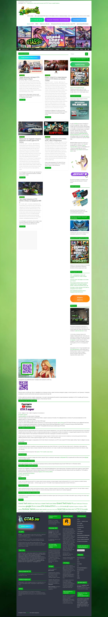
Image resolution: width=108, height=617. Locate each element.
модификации (60, 156)
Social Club (32, 86)
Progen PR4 (30, 153)
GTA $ (33, 148)
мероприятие (28, 163)
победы (30, 164)
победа (27, 164)
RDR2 (66, 49)
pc (25, 85)
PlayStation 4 (76, 506)
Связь (81, 49)
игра (53, 511)
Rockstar (63, 91)
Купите (82, 602)
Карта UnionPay (51, 586)
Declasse (61, 142)
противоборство (73, 511)
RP (56, 94)
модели (38, 163)
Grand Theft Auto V (48, 49)
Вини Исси (36, 156)
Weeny (30, 155)
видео (41, 511)
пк (66, 511)
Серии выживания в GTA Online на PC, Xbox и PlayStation (55, 139)
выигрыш (21, 158)
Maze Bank (25, 153)
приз (64, 102)
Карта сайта (79, 533)
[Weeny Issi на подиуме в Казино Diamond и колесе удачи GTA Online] (30, 122)
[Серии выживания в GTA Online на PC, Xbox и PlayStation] (56, 122)
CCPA (78, 519)
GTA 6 (71, 49)
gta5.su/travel (51, 570)
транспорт (61, 106)
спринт (49, 104)
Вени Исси (31, 156)
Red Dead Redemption (28, 210)
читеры (32, 91)
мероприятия (34, 163)
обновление (38, 216)
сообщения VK (63, 457)
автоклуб (48, 98)
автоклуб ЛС (53, 98)
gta (22, 83)
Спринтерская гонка (55, 104)
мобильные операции (53, 156)
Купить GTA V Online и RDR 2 (46, 471)
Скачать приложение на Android (26, 473)
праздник (69, 511)
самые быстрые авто (79, 330)
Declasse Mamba (26, 82)
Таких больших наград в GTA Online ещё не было (29, 78)
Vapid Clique (49, 96)
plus (37, 85)
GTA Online (38, 49)
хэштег (20, 169)
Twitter (23, 155)
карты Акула (80, 24)
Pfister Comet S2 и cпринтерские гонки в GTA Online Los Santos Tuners (56, 78)
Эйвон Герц (51, 159)
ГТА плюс (26, 88)
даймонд (52, 151)
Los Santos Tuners (64, 90)
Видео (57, 49)
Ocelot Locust (47, 91)
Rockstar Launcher (52, 94)
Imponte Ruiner (34, 207)
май (35, 161)
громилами (52, 150)
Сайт (78, 573)
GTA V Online (60, 88)
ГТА (61, 98)
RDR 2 (37, 24)
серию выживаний (59, 158)
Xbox (36, 86)
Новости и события (44, 24)
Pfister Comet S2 (58, 91)
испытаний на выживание (50, 153)
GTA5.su (20, 534)
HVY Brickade (36, 150)
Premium (76, 49)
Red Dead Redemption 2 (36, 210)
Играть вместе (80, 298)
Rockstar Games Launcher (55, 93)
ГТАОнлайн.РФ (80, 531)
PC (61, 49)
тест (60, 104)
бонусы (20, 88)
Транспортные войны (23, 91)
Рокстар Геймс (25, 166)
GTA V (32, 49)
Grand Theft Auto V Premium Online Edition (52, 86)
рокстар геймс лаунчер (33, 166)
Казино (63, 99)
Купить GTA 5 (25, 49)
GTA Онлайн (31, 150)
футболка (62, 107)
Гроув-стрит (57, 150)
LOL (78, 565)
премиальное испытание (57, 102)
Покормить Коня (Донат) (67, 20)
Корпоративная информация (83, 535)
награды (30, 88)
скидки (28, 90)
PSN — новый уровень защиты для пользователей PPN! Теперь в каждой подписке (42, 3)
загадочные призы (22, 159)
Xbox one (71, 509)
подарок (34, 164)
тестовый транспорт (55, 106)
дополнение (24, 215)
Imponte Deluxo (22, 151)
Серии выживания (51, 158)
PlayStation (58, 148)
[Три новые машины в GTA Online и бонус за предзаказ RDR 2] (30, 182)
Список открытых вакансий (83, 539)
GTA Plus (32, 83)
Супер (78, 577)
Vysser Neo (27, 155)
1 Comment (30, 143)
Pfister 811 (34, 85)
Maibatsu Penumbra (33, 208)
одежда (24, 164)
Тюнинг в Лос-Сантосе (49, 107)
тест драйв (63, 104)
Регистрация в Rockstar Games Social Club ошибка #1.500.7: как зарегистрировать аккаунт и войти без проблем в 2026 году (79, 284)
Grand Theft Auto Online (54, 85)
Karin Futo (27, 208)
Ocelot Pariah (52, 91)
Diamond (56, 83)
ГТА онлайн (50, 99)
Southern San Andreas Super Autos (32, 212)
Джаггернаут (64, 151)
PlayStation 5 (81, 506)
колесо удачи (31, 161)
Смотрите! (50, 584)
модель (20, 164)
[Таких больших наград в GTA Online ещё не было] (30, 60)
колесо (26, 161)
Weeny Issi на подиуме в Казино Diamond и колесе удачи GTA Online (30, 140)
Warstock (65, 148)
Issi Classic (33, 151)
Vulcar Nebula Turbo (56, 96)
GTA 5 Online (56, 146)
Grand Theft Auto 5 (35, 145)
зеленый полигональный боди (33, 215)
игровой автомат (58, 99)
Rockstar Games (27, 86)
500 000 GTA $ (36, 143)
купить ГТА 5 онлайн (41, 451)
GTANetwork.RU (80, 527)
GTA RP (53, 88)
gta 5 (25, 83)
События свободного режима (35, 90)
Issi (30, 151)
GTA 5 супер (79, 523)
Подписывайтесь (22, 416)
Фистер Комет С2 (57, 107)
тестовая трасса (48, 106)
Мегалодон (85, 24)
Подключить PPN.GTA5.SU (29, 57)
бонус (24, 213)
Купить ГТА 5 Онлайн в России (77, 87)
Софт (78, 575)
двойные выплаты (57, 151)
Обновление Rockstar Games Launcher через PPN (63, 24)
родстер (46, 158)
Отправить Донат (22, 414)
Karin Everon (53, 90)
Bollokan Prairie (37, 204)
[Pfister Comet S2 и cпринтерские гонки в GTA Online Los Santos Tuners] (56, 60)
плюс (38, 88)
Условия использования (82, 541)
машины (57, 101)
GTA (26, 80)
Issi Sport (37, 151)
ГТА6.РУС (79, 529)
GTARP (49, 90)
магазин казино (63, 154)
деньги (39, 158)
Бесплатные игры (24, 475)
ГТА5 (54, 99)
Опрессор (34, 88)
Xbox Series (39, 86)
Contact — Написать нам (82, 521)
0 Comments (30, 80)
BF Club (61, 82)
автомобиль (58, 98)
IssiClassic (21, 153)
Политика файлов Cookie (82, 537)
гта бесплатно (30, 158)
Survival (61, 148)
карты (79, 149)
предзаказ (21, 218)
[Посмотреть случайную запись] (88, 49)
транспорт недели (31, 167)
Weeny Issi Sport (63, 96)
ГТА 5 (24, 88)
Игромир (50, 532)
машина (53, 101)
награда (60, 101)
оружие (65, 156)
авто (46, 98)
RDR (20, 210)
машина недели (22, 163)
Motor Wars (39, 83)
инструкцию (72, 340)
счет (22, 167)
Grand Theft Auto (32, 82)
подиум (51, 102)
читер (29, 91)
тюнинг (65, 106)
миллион (46, 156)
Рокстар (20, 166)
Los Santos (58, 90)
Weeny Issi (34, 155)
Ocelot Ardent (21, 85)
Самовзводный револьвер (28, 218)
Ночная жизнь (32, 216)
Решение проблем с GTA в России (43, 20)
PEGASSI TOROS (29, 85)
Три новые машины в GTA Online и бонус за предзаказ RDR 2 (30, 200)
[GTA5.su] (54, 37)
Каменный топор (22, 216)
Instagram (27, 151)
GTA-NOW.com (80, 525)
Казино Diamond (48, 101)
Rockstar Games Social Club (51, 509)
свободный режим (22, 90)
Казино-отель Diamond (49, 154)
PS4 (39, 208)
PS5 (23, 86)
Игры (78, 571)
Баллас (48, 150)
